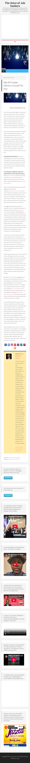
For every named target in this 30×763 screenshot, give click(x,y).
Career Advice (12, 459)
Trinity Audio (17, 107)
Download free (8, 478)
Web (18, 447)
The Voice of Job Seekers (15, 4)
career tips (17, 459)
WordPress (13, 758)
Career (10, 457)
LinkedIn (21, 449)
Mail (16, 447)
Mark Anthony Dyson (19, 356)
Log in (18, 758)
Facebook (17, 449)
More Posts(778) (18, 450)
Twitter (21, 447)
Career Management (16, 457)
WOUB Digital (6, 747)
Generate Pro (14, 756)
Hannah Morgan (11, 277)
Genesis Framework (23, 756)
